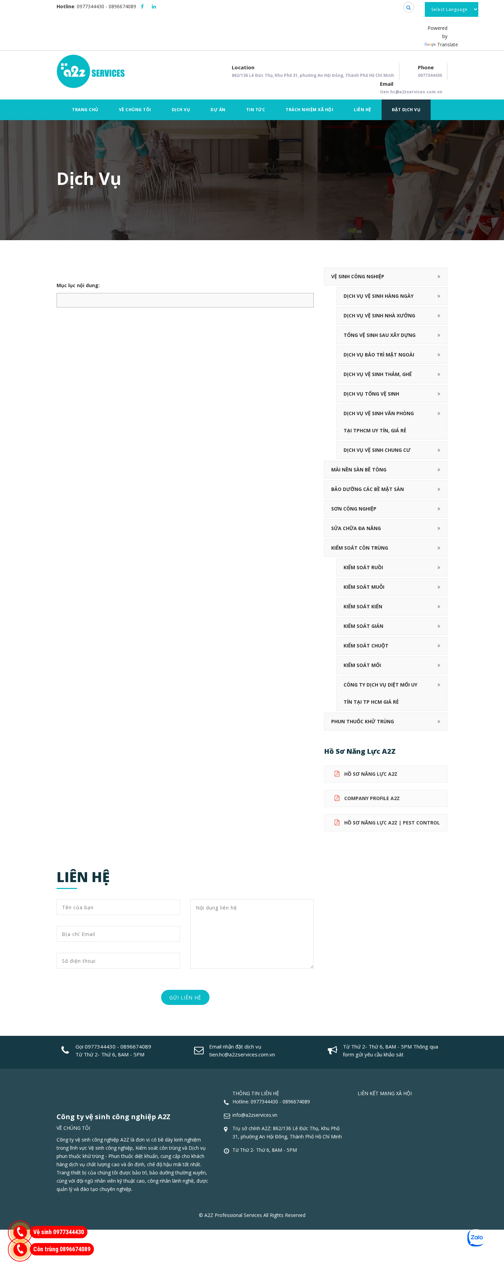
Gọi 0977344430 (95, 1046)
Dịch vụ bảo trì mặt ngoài (379, 354)
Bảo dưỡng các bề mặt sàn (367, 489)
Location (313, 71)
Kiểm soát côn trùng (359, 547)
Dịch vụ (181, 110)
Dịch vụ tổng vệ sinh (371, 393)
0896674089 (122, 6)
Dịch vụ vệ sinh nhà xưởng (379, 315)
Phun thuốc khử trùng (362, 721)
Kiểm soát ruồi (363, 567)
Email (411, 87)
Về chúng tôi (135, 110)
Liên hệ (362, 110)
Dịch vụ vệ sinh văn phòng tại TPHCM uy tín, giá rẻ (379, 422)
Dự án (218, 110)
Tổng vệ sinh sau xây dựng (380, 335)
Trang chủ (85, 110)
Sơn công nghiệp (353, 508)
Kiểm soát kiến (363, 606)
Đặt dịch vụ (406, 110)
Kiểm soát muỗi (364, 587)
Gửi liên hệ (185, 997)
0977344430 (90, 6)
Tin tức (255, 110)
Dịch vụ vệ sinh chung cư (377, 450)
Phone (430, 71)
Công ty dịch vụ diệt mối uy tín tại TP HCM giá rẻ (380, 693)
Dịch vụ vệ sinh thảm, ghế (378, 374)
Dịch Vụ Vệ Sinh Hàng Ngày (378, 296)
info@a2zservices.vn (254, 1115)
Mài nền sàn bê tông (358, 469)
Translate (447, 44)
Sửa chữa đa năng (356, 528)
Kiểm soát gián (363, 626)
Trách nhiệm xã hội (309, 110)
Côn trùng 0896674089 (62, 1249)
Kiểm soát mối (362, 665)
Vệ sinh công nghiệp (357, 276)
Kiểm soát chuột (366, 645)
